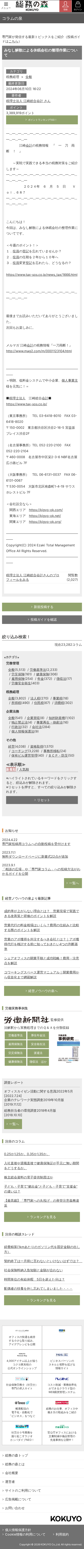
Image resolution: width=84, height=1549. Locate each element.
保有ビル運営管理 (24, 755)
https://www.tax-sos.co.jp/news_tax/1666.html (41, 275)
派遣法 (38, 1053)
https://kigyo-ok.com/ (46, 510)
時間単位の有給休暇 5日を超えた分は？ (34, 1279)
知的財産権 (57, 718)
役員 (16, 251)
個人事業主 (70, 380)
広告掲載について (18, 1499)
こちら (13, 41)
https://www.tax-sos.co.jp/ (26, 404)
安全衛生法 (38, 1044)
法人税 (35, 698)
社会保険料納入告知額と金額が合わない (33, 1270)
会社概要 (11, 1473)
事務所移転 (51, 751)
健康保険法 (15, 1061)
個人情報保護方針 (18, 1530)
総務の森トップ (16, 1455)
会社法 (37, 727)
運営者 (10, 1482)
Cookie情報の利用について (25, 1534)
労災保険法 (15, 1053)
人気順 (24, 769)
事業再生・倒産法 (49, 722)
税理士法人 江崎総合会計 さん (28, 101)
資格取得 (36, 746)
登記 (25, 251)
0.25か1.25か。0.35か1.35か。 (27, 1154)
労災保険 (17, 674)
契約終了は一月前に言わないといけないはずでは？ (43, 1261)
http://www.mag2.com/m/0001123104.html (39, 351)
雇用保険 (17, 679)
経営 (11, 746)
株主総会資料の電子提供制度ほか (28, 1177)
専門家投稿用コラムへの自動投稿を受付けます (36, 844)
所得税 (16, 703)
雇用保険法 (15, 1044)
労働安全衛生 (21, 683)
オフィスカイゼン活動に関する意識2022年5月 (38, 1091)
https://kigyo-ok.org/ (45, 522)
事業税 (58, 698)
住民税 (39, 703)
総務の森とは (15, 1464)
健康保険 (42, 674)
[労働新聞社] (27, 1020)
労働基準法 (38, 670)
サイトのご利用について (23, 1490)
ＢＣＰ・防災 (58, 755)
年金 (40, 679)
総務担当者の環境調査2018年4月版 (30, 1110)
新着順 (11, 769)
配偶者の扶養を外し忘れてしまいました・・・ (38, 1288)
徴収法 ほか (38, 1061)
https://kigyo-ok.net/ (45, 516)
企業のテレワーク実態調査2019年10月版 (34, 1100)
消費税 (59, 703)
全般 (28, 77)
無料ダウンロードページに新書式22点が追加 (35, 856)
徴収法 (61, 679)
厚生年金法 (38, 1035)
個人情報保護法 (22, 731)
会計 (29, 145)
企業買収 (33, 718)
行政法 (16, 727)
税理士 (14, 398)
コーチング (19, 751)
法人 (22, 398)
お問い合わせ (15, 1508)
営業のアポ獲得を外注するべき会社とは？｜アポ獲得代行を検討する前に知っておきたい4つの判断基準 (41, 944)
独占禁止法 (19, 722)
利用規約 (62, 1534)
